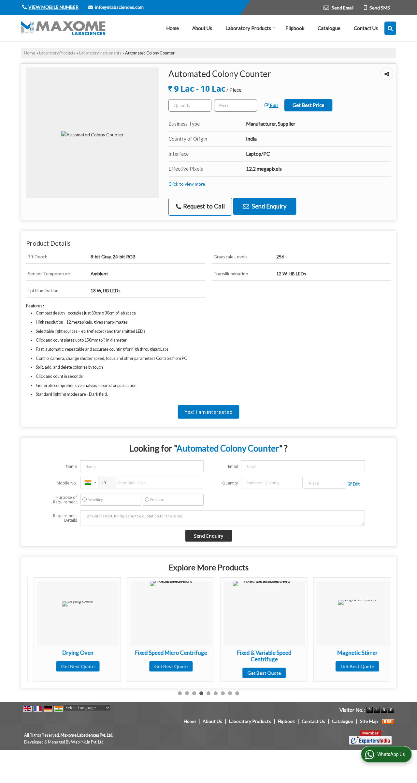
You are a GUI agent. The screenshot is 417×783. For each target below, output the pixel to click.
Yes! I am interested (208, 411)
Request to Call (203, 206)
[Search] (390, 28)
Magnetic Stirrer (350, 652)
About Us (202, 28)
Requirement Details (65, 518)
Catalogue (329, 28)
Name (71, 466)
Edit (273, 105)
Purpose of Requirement (65, 499)
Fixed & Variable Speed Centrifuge (257, 656)
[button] (53, 7)
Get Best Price (308, 105)
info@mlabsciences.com (119, 7)
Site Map (369, 721)
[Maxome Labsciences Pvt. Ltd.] (63, 28)
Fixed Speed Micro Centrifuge (164, 652)
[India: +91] (89, 482)
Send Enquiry (268, 206)
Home (172, 28)
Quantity (230, 483)
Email (233, 466)
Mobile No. (67, 483)
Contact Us (366, 28)
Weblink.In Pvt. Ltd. (88, 742)
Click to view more (186, 184)
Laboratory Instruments (100, 53)
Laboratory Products (248, 28)
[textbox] (235, 105)
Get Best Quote (71, 666)
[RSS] (388, 721)
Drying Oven (70, 652)
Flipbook (294, 28)
